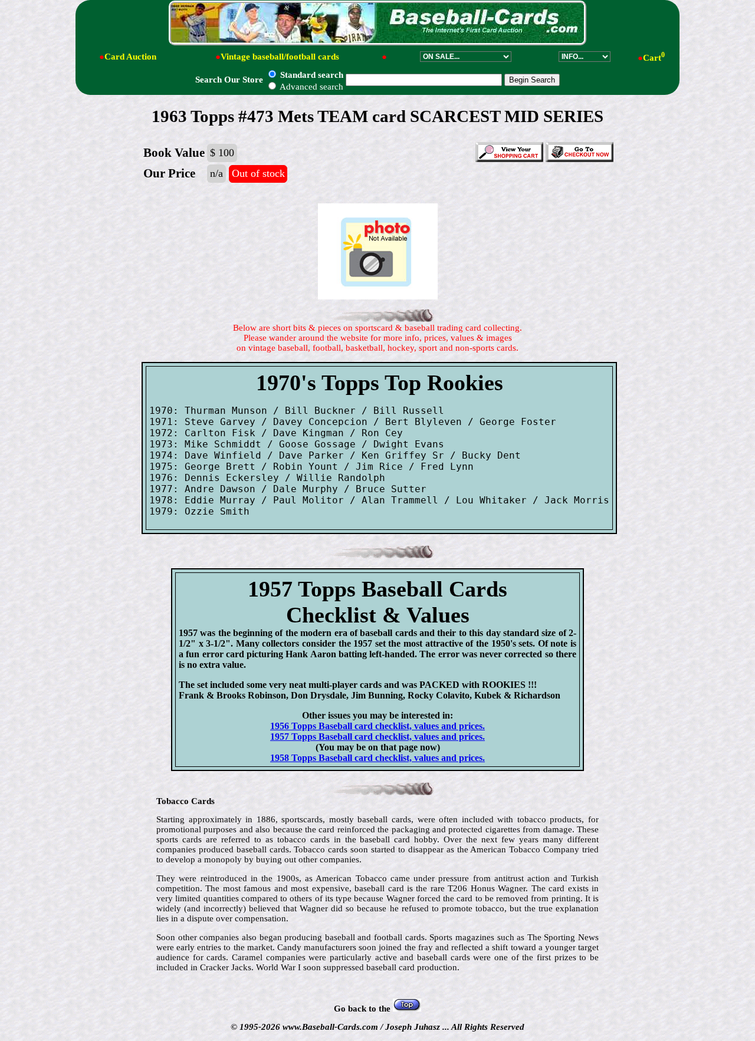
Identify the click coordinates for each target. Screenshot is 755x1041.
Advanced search (310, 86)
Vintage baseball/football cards (280, 56)
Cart (654, 57)
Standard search (310, 75)
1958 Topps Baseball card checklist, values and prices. (377, 758)
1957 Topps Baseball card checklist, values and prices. (377, 737)
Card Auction (130, 56)
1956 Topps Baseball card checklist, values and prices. (377, 726)
